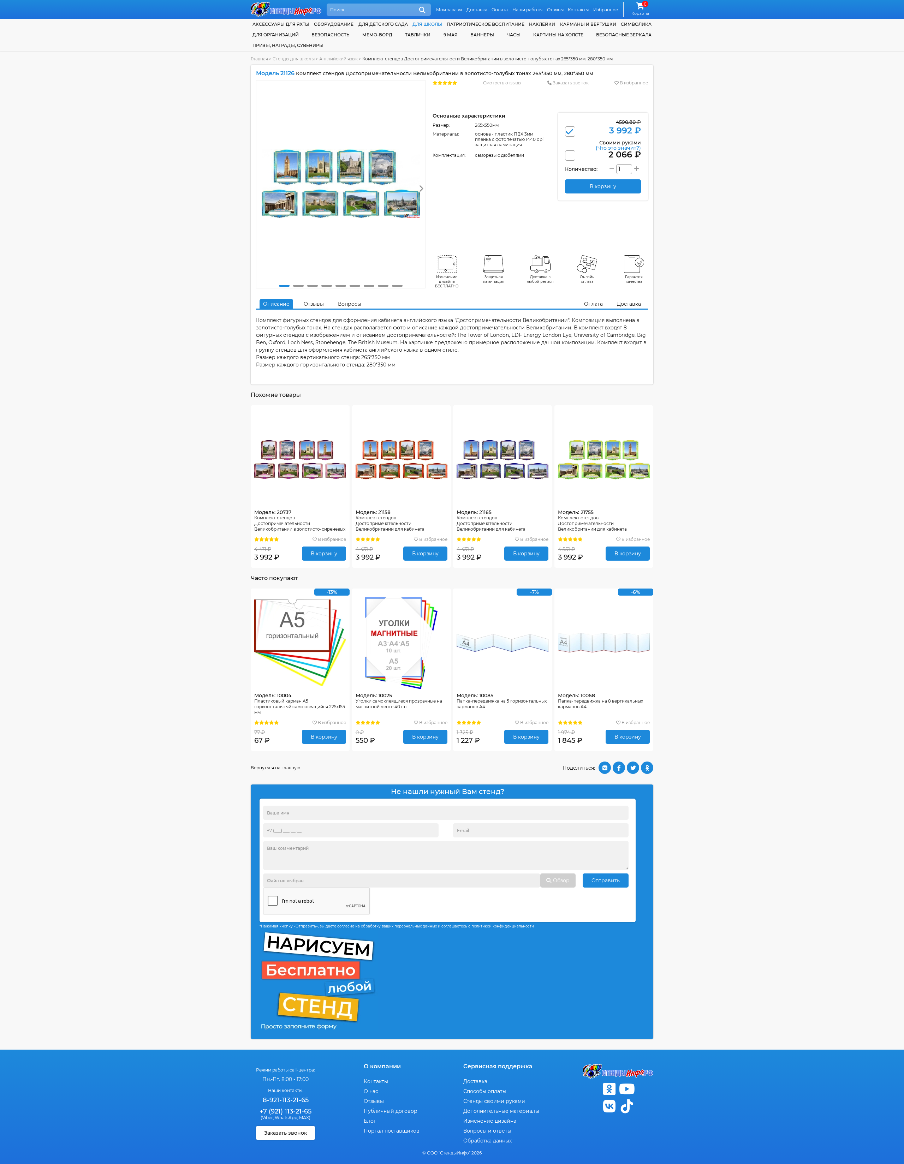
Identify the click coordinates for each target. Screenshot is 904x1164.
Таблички (417, 34)
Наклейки (542, 24)
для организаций (275, 34)
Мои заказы (449, 9)
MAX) (304, 1117)
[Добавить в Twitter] (633, 768)
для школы (427, 24)
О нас (371, 1091)
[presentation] (421, 188)
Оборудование (333, 24)
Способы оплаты (484, 1091)
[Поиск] (422, 10)
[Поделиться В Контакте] (605, 768)
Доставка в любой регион (540, 279)
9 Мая (451, 34)
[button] (284, 286)
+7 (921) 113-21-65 (285, 1111)
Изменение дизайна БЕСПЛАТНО (447, 281)
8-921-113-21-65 (286, 1100)
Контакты (578, 9)
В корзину (324, 553)
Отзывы (555, 9)
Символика (636, 24)
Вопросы (349, 304)
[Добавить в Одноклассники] (647, 768)
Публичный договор (390, 1111)
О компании (382, 1066)
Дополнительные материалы (501, 1111)
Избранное (605, 9)
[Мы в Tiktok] (627, 1106)
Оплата (500, 9)
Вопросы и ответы (487, 1131)
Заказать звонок (570, 82)
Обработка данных (487, 1141)
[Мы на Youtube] (627, 1089)
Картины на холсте (558, 34)
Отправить (605, 880)
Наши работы (527, 9)
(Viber (267, 1117)
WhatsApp (286, 1117)
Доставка (476, 9)
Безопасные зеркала (624, 34)
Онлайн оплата (587, 279)
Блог (370, 1121)
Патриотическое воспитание (485, 24)
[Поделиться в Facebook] (619, 768)
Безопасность (330, 34)
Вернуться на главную (275, 767)
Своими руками (618, 144)
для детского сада (383, 24)
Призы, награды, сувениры (287, 45)
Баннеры (482, 34)
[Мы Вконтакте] (609, 1106)
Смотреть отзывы (502, 82)
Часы (514, 34)
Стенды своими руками (494, 1101)
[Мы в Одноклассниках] (609, 1089)
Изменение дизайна (489, 1121)
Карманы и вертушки (588, 24)
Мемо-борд (377, 34)
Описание (276, 304)
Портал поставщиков (392, 1131)
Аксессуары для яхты (280, 24)
